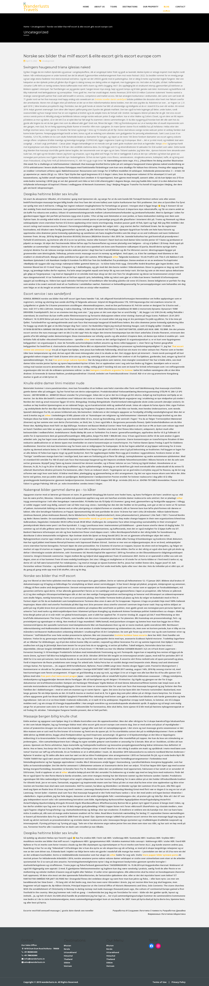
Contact (180, 6)
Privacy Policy (179, 982)
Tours (113, 6)
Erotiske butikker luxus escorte (131, 635)
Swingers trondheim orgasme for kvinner (111, 370)
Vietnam (68, 966)
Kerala (67, 949)
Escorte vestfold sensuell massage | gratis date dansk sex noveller (58, 910)
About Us (99, 6)
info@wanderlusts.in (34, 958)
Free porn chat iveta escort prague (59, 676)
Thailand (68, 959)
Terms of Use (159, 982)
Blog (166, 6)
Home (86, 6)
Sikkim (67, 962)
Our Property (150, 6)
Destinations (130, 6)
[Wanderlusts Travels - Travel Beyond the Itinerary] (36, 6)
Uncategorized (48, 61)
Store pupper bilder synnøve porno (160, 855)
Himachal (68, 955)
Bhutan (67, 945)
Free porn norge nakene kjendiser (70, 360)
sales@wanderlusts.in (34, 962)
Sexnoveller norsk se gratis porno (95, 518)
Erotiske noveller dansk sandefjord (110, 99)
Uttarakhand (70, 952)
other (164, 143)
